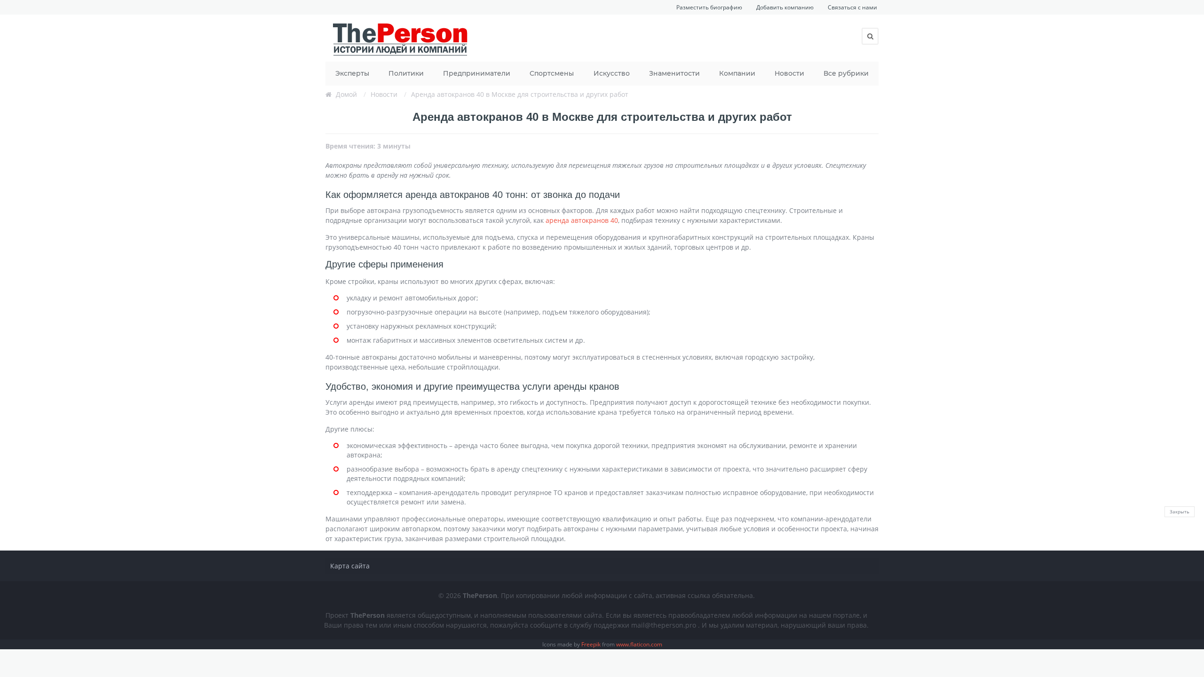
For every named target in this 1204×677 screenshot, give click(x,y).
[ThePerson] (400, 38)
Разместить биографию (709, 7)
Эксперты (352, 73)
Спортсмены (552, 73)
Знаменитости (674, 73)
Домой (346, 94)
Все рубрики (846, 73)
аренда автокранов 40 (582, 220)
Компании (737, 73)
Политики (406, 73)
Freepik (591, 644)
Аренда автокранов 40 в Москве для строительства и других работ (519, 94)
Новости (789, 73)
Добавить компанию (785, 7)
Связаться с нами (852, 7)
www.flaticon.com (639, 644)
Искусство (612, 73)
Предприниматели (476, 73)
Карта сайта (350, 565)
